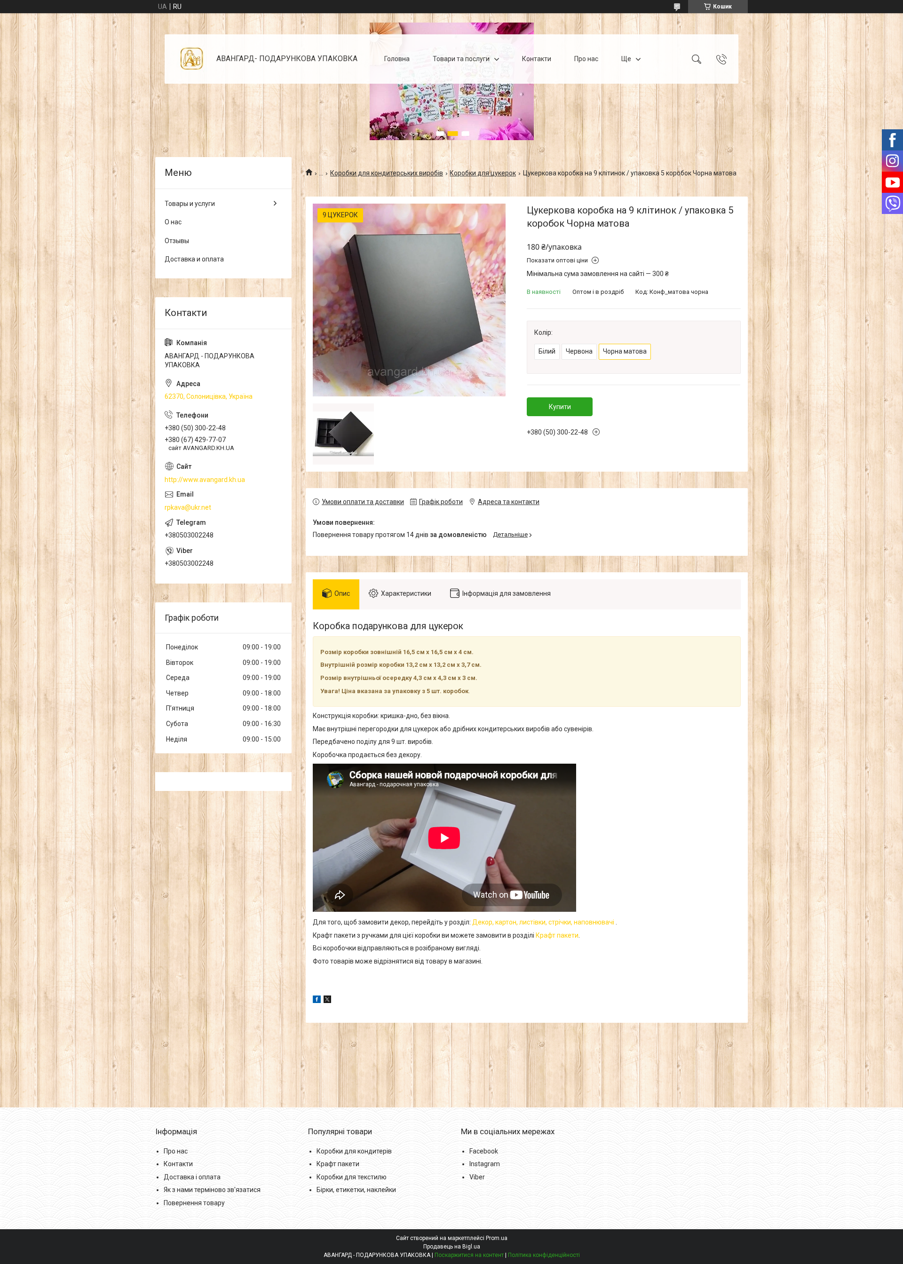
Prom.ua (496, 1238)
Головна (397, 59)
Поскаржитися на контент (469, 1255)
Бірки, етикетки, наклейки (356, 1189)
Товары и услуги (190, 203)
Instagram (484, 1164)
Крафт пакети (557, 935)
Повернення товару (194, 1203)
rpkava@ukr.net (188, 507)
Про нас (586, 59)
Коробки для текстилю (352, 1177)
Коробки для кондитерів (354, 1151)
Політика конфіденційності (544, 1255)
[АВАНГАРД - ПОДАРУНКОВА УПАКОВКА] (191, 59)
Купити (560, 407)
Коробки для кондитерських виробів (386, 173)
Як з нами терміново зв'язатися (212, 1189)
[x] (327, 1000)
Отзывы (177, 241)
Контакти (536, 59)
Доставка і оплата (192, 1177)
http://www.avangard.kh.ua (205, 479)
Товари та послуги (461, 59)
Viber (477, 1177)
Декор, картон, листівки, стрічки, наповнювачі (544, 922)
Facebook (483, 1151)
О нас (173, 222)
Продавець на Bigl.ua (451, 1246)
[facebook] (317, 1000)
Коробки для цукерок (483, 173)
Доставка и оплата (194, 259)
